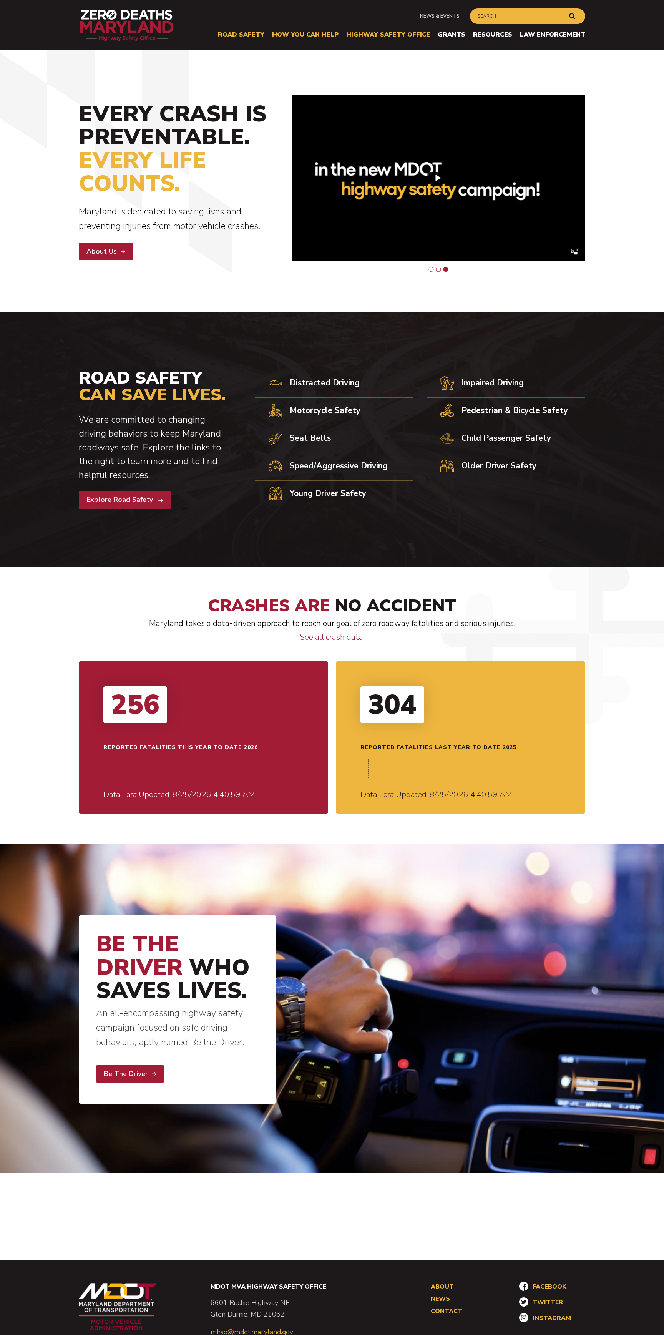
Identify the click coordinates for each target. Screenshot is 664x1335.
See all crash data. (332, 637)
